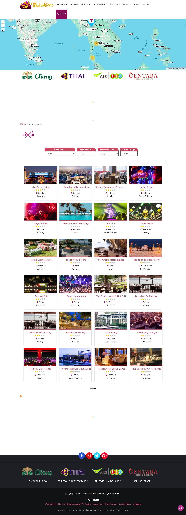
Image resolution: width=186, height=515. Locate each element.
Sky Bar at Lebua (41, 187)
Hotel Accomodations (74, 480)
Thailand (63, 4)
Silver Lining (111, 332)
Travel (76, 4)
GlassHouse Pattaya (76, 332)
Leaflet (169, 69)
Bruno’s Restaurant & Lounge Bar (111, 187)
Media (128, 4)
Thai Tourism (111, 504)
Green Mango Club (76, 296)
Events (148, 4)
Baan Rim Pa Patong (146, 296)
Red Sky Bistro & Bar (40, 368)
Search (62, 14)
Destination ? (85, 150)
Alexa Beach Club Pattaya (76, 223)
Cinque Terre (125, 504)
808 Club (111, 223)
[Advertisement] (93, 101)
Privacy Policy (64, 510)
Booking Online (123, 510)
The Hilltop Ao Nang (76, 259)
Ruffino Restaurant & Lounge (76, 368)
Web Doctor (50, 504)
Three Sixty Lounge (147, 332)
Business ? (59, 150)
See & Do (87, 4)
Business (116, 4)
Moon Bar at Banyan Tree (76, 187)
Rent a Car (144, 480)
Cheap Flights (39, 480)
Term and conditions (82, 510)
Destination (101, 4)
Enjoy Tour (98, 504)
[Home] (36, 4)
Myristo (61, 504)
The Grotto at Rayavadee (111, 259)
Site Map (97, 510)
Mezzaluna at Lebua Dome (111, 368)
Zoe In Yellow (91, 29)
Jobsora (137, 504)
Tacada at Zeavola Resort (145, 259)
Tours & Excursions (109, 480)
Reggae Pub (41, 296)
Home (23, 124)
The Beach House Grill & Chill (111, 296)
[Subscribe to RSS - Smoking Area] (93, 396)
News (138, 4)
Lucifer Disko (146, 187)
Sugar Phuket (41, 223)
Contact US (108, 510)
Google (182, 69)
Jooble (88, 504)
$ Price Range (128, 150)
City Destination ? (107, 150)
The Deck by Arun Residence (146, 368)
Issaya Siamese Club (41, 259)
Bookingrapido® (75, 504)
